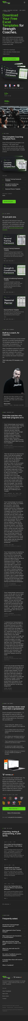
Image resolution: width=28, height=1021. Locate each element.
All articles (5, 904)
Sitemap (4, 1007)
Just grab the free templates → (15, 817)
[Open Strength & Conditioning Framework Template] (16, 72)
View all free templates (10, 59)
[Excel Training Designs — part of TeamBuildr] (6, 2)
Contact (4, 998)
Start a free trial (13, 808)
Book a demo (5, 996)
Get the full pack (8, 201)
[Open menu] (24, 2)
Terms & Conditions (18, 1007)
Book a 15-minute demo (14, 813)
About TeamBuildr (6, 991)
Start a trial (5, 993)
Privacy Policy (10, 1007)
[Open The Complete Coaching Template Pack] (13, 163)
